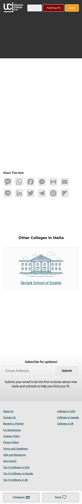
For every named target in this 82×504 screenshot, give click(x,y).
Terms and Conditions (15, 448)
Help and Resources (14, 454)
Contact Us (9, 417)
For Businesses (12, 430)
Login (72, 8)
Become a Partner (13, 423)
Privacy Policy (11, 442)
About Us (8, 411)
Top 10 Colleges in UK (15, 479)
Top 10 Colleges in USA (16, 467)
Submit (67, 371)
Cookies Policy (11, 436)
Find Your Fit (53, 8)
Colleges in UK (65, 423)
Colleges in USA (66, 411)
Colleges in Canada (68, 417)
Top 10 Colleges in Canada (18, 473)
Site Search (9, 461)
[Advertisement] (41, 116)
